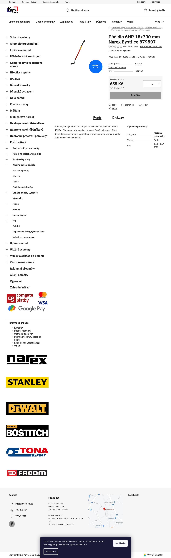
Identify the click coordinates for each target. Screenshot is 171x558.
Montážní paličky (21, 170)
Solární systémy (20, 37)
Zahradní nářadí (20, 287)
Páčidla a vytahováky (23, 187)
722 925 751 (21, 510)
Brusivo (15, 78)
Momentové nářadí (22, 117)
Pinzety (16, 209)
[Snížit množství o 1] (145, 83)
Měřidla (15, 110)
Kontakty (12, 2)
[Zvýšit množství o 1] (159, 83)
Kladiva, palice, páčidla (24, 165)
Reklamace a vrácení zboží (27, 343)
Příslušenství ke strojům (25, 56)
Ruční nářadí (18, 142)
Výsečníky (18, 198)
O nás (17, 345)
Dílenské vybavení (21, 91)
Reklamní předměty (22, 268)
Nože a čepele (19, 215)
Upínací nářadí (19, 243)
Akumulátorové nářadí (24, 43)
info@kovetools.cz (24, 503)
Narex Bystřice (123, 50)
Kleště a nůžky (19, 104)
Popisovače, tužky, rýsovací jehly (28, 231)
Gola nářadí (17, 98)
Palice (16, 181)
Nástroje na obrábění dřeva (27, 123)
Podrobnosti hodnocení (151, 46)
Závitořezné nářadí (22, 262)
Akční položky (19, 275)
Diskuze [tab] (118, 117)
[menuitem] (19, 21)
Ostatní (16, 226)
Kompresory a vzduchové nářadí (26, 64)
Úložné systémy (20, 249)
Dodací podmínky (29, 2)
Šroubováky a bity (21, 159)
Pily (14, 220)
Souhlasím (120, 543)
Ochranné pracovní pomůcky (28, 136)
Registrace (155, 2)
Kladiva (16, 176)
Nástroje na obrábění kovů (27, 129)
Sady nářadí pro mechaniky (26, 148)
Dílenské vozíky (20, 85)
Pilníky (16, 204)
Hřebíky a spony (20, 72)
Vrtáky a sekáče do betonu (27, 256)
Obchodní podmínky (50, 2)
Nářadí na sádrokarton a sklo (27, 154)
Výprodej (15, 281)
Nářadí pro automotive (23, 237)
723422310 (20, 516)
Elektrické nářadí (20, 50)
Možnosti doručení (117, 67)
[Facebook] (12, 524)
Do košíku (135, 95)
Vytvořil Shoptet (154, 555)
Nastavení (51, 551)
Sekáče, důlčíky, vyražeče (25, 192)
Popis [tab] (97, 117)
